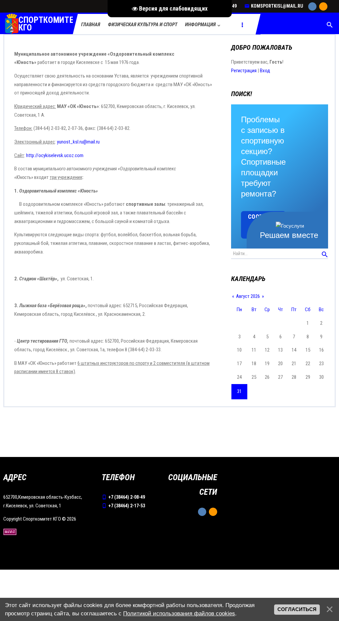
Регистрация (244, 71)
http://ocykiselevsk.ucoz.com (54, 155)
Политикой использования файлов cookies (179, 613)
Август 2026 (248, 296)
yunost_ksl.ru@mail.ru (78, 142)
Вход (265, 71)
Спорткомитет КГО (48, 24)
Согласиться (296, 609)
